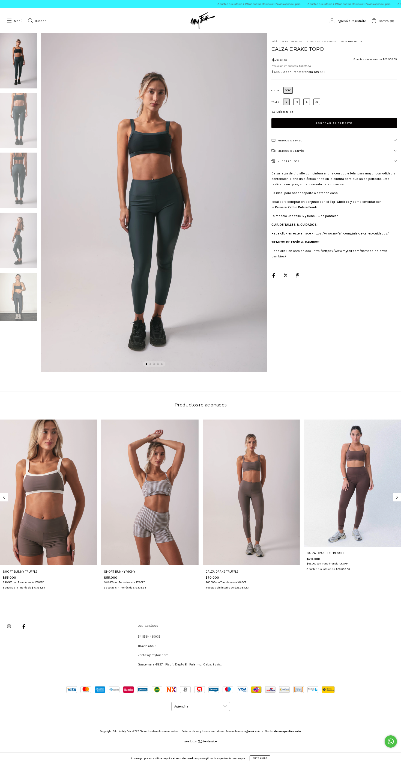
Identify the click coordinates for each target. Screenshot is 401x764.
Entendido (260, 758)
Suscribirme (200, 81)
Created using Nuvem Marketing (200, 99)
